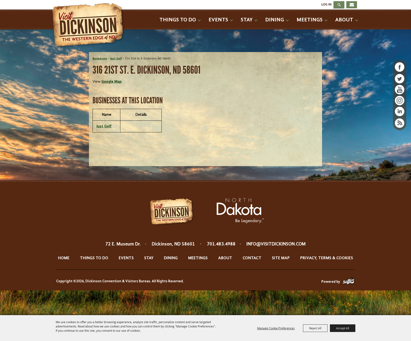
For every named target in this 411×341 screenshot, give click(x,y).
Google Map (111, 82)
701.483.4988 (221, 244)
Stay (247, 20)
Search (338, 5)
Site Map (281, 258)
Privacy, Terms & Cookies (326, 258)
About (344, 20)
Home (63, 258)
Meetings (310, 20)
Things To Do (177, 20)
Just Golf (116, 58)
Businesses (100, 58)
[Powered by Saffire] (348, 282)
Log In (326, 4)
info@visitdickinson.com (276, 244)
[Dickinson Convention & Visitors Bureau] (90, 25)
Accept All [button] (342, 328)
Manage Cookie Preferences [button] (276, 328)
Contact (252, 258)
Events (218, 20)
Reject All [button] (315, 328)
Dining (274, 20)
